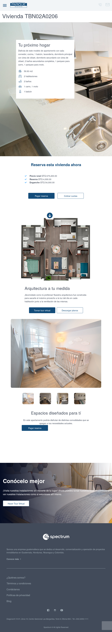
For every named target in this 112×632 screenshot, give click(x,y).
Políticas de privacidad (18, 595)
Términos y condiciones (19, 583)
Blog (9, 601)
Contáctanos (13, 589)
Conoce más (13, 559)
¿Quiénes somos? (16, 577)
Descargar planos (70, 310)
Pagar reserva (41, 195)
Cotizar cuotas (70, 195)
